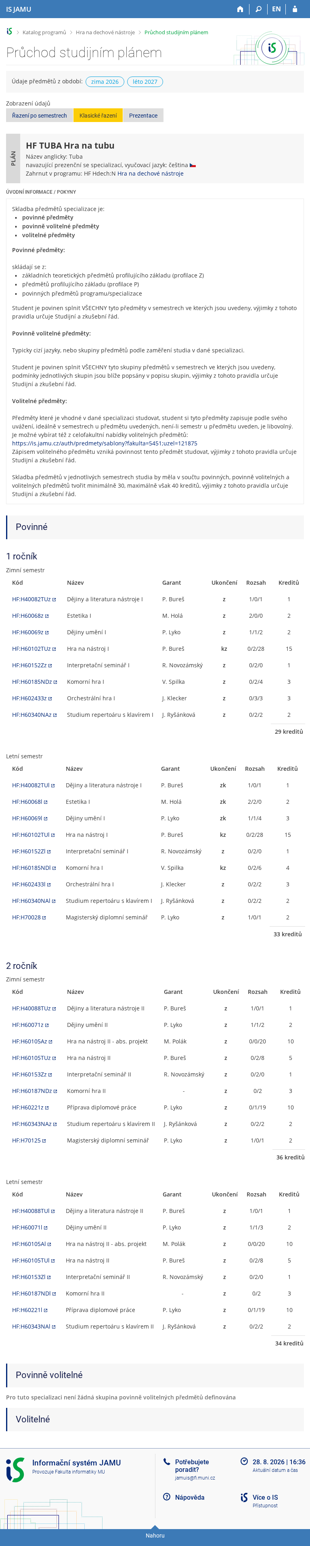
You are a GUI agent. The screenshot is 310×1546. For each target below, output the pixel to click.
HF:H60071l (27, 1227)
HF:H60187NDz (32, 1091)
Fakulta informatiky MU (80, 1472)
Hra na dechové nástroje (105, 32)
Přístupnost (265, 1506)
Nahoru (155, 1535)
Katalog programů (44, 32)
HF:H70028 (26, 917)
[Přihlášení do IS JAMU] (295, 9)
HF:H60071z (28, 1025)
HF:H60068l (27, 801)
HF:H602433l (29, 884)
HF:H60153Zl (29, 1277)
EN (276, 8)
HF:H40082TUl (31, 785)
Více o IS (265, 1497)
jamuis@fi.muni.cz (195, 1478)
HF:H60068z (28, 615)
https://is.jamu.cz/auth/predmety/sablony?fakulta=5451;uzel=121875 (104, 443)
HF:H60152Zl (29, 851)
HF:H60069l (27, 818)
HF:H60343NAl (31, 1326)
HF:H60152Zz (29, 665)
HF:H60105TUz (31, 1058)
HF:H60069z (28, 632)
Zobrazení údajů (28, 103)
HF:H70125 (26, 1140)
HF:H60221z (28, 1107)
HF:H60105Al (29, 1244)
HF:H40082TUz (31, 599)
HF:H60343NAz (32, 1124)
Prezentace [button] (143, 115)
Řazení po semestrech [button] (39, 115)
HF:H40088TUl (31, 1211)
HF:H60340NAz (32, 714)
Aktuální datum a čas (275, 1470)
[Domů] (240, 9)
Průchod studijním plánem (176, 32)
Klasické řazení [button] (98, 115)
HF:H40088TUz (31, 1008)
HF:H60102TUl (31, 834)
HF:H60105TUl (31, 1260)
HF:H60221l (27, 1310)
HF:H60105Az (29, 1041)
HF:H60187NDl (31, 1293)
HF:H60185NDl (31, 867)
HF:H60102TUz (31, 648)
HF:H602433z (29, 698)
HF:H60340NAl (31, 900)
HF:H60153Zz (29, 1074)
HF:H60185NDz (32, 681)
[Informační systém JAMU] (9, 31)
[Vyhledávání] (258, 9)
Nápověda (190, 1497)
